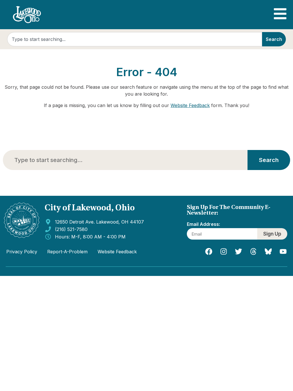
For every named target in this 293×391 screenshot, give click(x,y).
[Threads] (253, 251)
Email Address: (203, 224)
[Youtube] (283, 251)
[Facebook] (208, 251)
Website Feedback (190, 105)
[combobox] (134, 39)
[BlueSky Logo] (268, 251)
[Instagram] (223, 251)
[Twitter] (238, 251)
